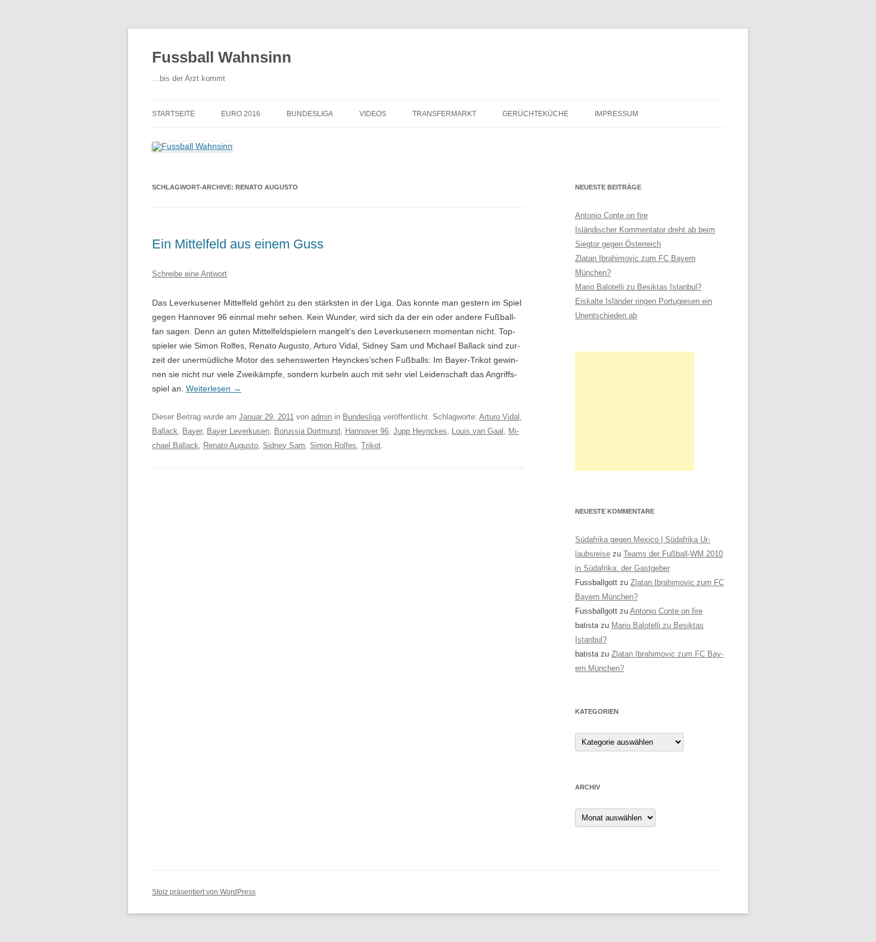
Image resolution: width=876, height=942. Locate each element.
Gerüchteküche (535, 114)
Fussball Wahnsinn (221, 57)
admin (321, 416)
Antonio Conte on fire (611, 215)
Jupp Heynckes (420, 431)
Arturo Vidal (499, 416)
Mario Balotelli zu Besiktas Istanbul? (638, 286)
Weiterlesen (213, 388)
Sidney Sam (284, 445)
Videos (372, 114)
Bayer (192, 431)
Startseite (173, 114)
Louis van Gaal (478, 431)
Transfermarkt (444, 114)
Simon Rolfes (333, 445)
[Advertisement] (634, 411)
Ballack (165, 431)
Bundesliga (310, 114)
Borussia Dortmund (307, 431)
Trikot (371, 445)
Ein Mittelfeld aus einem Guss (238, 244)
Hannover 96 (367, 431)
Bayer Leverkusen (238, 431)
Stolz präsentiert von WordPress (204, 892)
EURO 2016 (240, 114)
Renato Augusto (230, 445)
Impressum (616, 114)
